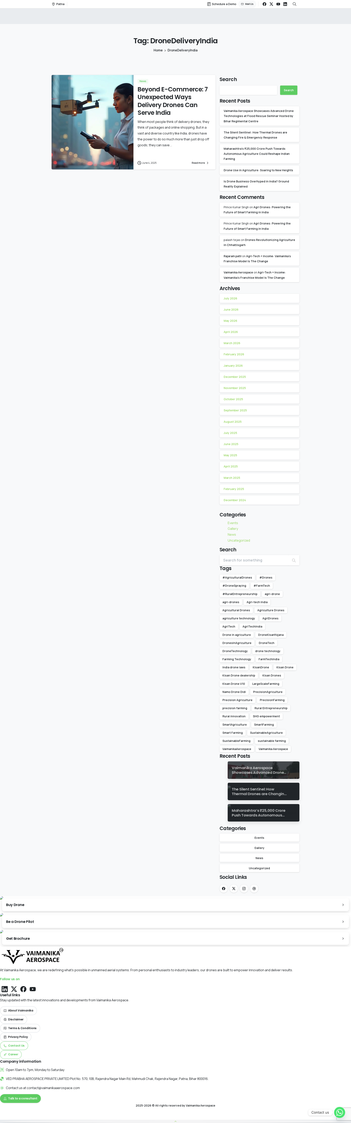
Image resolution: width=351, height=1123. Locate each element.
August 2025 (233, 422)
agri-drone (272, 594)
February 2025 (234, 489)
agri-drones (230, 602)
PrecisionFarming (272, 700)
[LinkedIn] (285, 4)
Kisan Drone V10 (233, 684)
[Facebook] (264, 4)
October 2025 (233, 399)
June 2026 (231, 309)
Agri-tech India (257, 602)
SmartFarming (264, 724)
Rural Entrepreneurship (271, 708)
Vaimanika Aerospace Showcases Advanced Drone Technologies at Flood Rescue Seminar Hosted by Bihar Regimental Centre (259, 116)
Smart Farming (232, 733)
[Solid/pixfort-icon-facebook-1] (23, 988)
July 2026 (230, 298)
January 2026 (233, 365)
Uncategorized (239, 540)
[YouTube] (278, 4)
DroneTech (266, 643)
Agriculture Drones (270, 610)
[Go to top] (175, 1121)
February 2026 (234, 354)
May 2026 (230, 321)
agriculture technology (238, 618)
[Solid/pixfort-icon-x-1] (14, 988)
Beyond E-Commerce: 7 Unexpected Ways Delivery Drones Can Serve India (173, 101)
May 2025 (230, 455)
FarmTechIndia (269, 659)
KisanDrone (261, 667)
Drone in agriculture (236, 635)
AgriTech (228, 626)
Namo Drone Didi (234, 692)
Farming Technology (236, 659)
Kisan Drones (271, 675)
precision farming (234, 708)
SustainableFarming (236, 741)
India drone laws (233, 667)
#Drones (265, 577)
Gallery (233, 528)
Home (158, 50)
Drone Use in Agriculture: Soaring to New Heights (258, 170)
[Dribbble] (254, 889)
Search (228, 79)
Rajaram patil (233, 256)
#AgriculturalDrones (237, 577)
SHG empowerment (266, 716)
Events (233, 523)
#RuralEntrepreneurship (239, 594)
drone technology (268, 651)
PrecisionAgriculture (268, 692)
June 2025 (231, 444)
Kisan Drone (285, 667)
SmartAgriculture (234, 724)
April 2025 (231, 466)
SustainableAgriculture (266, 733)
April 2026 (231, 332)
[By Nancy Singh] (60, 161)
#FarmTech (262, 586)
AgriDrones (270, 618)
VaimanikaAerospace (236, 749)
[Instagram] (244, 889)
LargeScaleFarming (265, 684)
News (232, 534)
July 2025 (230, 433)
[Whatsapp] (339, 1112)
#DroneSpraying (234, 586)
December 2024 (235, 500)
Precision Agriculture (237, 700)
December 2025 (235, 377)
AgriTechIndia (252, 626)
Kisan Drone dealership (238, 675)
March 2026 (232, 343)
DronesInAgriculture (236, 643)
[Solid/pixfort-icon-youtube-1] (32, 988)
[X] (271, 4)
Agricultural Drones (236, 610)
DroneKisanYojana (271, 635)
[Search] (293, 560)
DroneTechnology (235, 651)
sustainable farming (272, 741)
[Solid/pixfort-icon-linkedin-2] (4, 988)
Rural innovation (234, 716)
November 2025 (235, 388)
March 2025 (232, 478)
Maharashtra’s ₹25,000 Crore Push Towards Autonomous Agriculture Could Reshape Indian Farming (257, 154)
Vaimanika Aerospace (238, 272)
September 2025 (235, 410)
